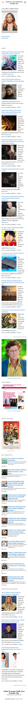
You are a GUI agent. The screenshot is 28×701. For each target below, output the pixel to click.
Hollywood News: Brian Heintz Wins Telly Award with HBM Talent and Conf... (17, 496)
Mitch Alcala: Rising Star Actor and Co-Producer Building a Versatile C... (17, 508)
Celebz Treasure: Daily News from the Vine (14, 692)
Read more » (10, 74)
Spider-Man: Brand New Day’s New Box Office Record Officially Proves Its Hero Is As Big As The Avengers (13, 141)
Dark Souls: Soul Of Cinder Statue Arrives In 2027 (13, 169)
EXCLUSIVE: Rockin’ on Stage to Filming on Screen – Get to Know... (17, 471)
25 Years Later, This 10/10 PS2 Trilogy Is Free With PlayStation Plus (13, 254)
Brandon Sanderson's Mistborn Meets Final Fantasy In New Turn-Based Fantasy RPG (13, 282)
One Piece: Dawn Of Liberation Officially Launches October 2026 (12, 228)
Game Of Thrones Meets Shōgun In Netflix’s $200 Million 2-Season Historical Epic (13, 81)
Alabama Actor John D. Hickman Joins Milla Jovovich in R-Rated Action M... (17, 520)
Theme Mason (24, 336)
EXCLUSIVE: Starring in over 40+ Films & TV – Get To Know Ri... (17, 565)
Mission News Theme (9, 698)
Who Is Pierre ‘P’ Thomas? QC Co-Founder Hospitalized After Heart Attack (13, 620)
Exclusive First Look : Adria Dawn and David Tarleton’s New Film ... (16, 578)
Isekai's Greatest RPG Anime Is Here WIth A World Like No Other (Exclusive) (13, 52)
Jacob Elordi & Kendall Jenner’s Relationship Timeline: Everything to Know (12, 649)
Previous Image (6, 36)
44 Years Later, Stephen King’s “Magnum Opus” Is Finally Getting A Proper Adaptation (13, 198)
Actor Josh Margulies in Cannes (14, 378)
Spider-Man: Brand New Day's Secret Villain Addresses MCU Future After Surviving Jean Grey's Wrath (12, 112)
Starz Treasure (18, 410)
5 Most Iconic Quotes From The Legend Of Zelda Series (13, 310)
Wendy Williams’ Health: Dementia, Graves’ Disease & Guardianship (11, 593)
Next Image (5, 38)
